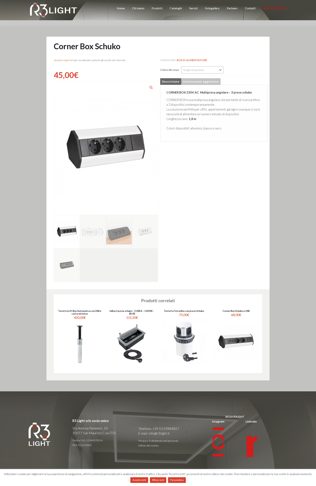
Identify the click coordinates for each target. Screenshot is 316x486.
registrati (68, 60)
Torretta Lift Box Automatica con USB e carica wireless (79, 312)
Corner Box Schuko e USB (236, 311)
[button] (151, 87)
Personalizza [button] (177, 480)
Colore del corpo (169, 69)
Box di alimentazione (192, 60)
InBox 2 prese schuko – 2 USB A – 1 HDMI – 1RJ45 (132, 312)
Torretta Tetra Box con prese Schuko (184, 311)
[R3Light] (53, 10)
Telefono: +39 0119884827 (158, 429)
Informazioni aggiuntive (201, 81)
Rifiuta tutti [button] (158, 480)
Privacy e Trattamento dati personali (158, 440)
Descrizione (170, 81)
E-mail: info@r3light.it (154, 433)
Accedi (57, 60)
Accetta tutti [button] (139, 480)
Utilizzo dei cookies (148, 445)
